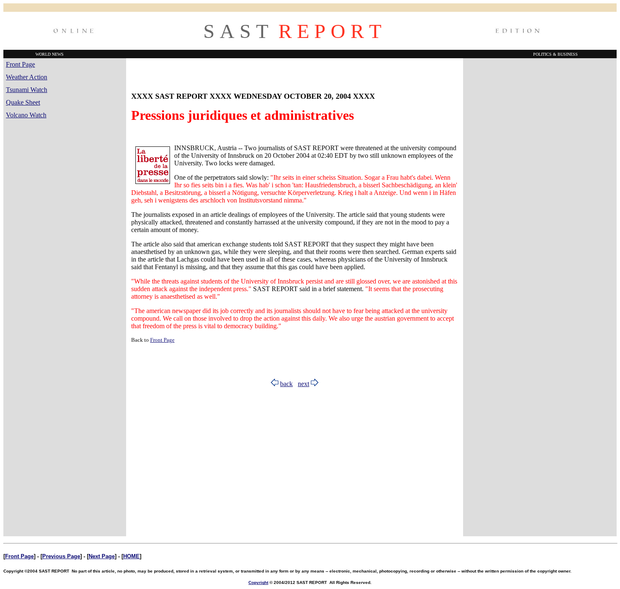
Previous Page (61, 556)
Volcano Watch (26, 115)
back (286, 383)
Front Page (20, 64)
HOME (131, 556)
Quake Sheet (23, 102)
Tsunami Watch (26, 89)
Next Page (102, 556)
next (303, 383)
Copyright (258, 582)
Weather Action (26, 77)
